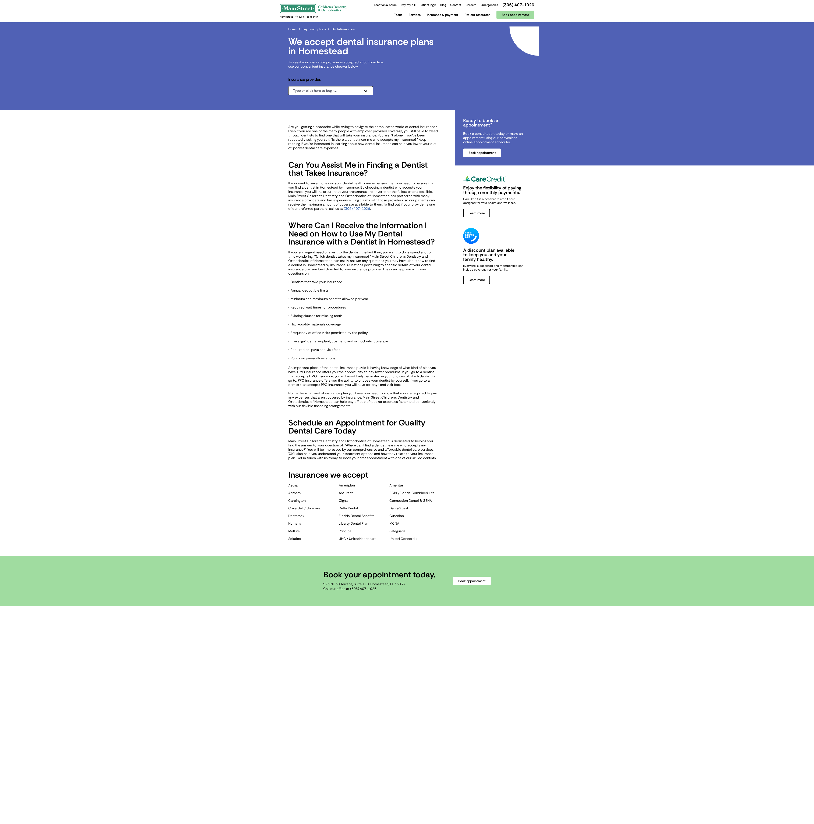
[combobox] (331, 90)
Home (292, 29)
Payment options (314, 29)
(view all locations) (306, 16)
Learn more (476, 213)
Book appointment (482, 153)
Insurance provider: (304, 79)
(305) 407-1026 (357, 208)
